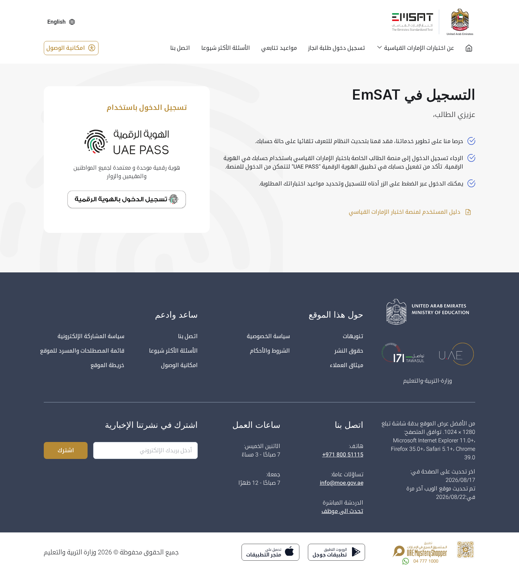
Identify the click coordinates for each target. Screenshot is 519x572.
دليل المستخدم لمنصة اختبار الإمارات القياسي (405, 211)
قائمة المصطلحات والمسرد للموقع (82, 350)
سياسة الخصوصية (268, 336)
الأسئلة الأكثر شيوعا (173, 350)
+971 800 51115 (342, 454)
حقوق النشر (348, 350)
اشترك (66, 450)
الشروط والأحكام (270, 350)
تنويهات (353, 336)
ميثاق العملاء (346, 365)
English (56, 21)
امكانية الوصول (65, 48)
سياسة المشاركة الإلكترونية (91, 336)
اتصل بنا (188, 336)
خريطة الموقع (107, 365)
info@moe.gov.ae (341, 482)
